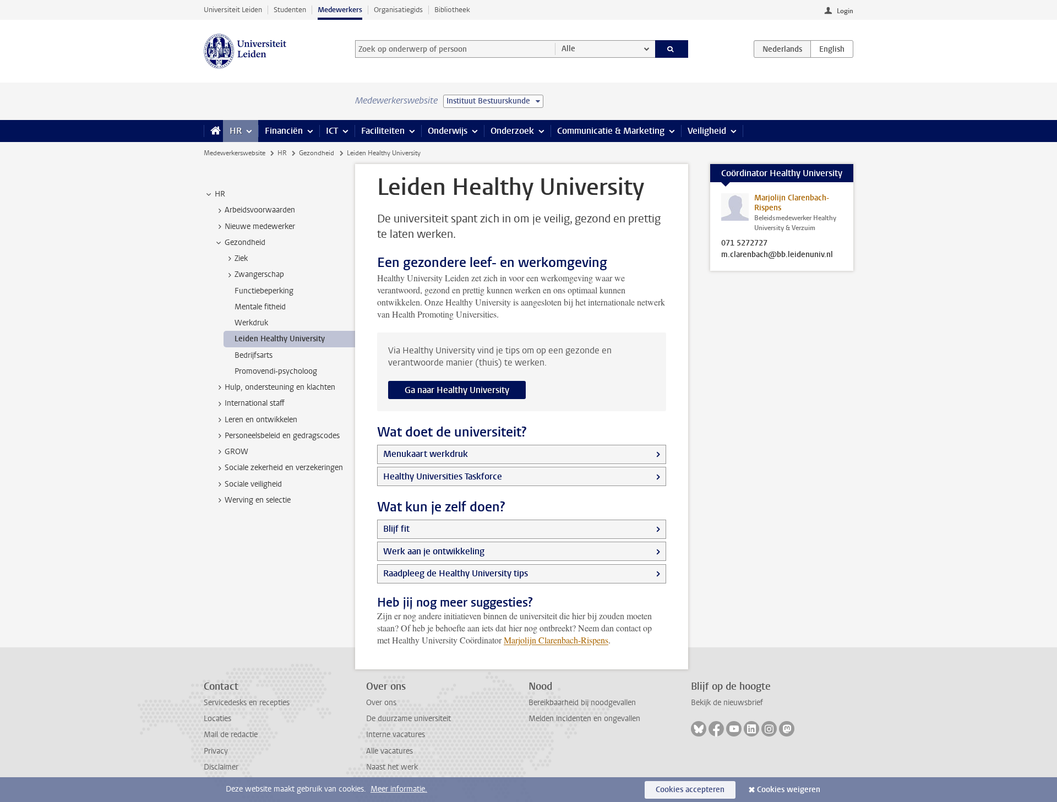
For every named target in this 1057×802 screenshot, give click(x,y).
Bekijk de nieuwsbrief (727, 702)
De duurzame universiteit (408, 718)
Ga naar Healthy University (457, 390)
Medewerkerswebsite (234, 153)
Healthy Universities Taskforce (442, 476)
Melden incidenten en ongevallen (584, 718)
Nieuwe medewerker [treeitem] (260, 226)
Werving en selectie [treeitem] (258, 500)
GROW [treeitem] (236, 451)
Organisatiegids (398, 9)
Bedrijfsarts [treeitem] (254, 355)
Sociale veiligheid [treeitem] (253, 484)
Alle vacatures (389, 751)
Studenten (290, 9)
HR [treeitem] (220, 194)
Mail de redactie (231, 734)
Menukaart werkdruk (425, 454)
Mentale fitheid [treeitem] (260, 307)
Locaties (217, 718)
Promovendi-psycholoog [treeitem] (276, 371)
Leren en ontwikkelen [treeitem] (261, 419)
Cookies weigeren (788, 789)
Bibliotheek (452, 9)
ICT (332, 131)
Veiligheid (707, 131)
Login (845, 11)
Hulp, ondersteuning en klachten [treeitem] (280, 387)
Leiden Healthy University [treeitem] (280, 339)
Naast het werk (392, 767)
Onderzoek (512, 131)
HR (236, 131)
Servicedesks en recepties (247, 702)
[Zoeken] (672, 49)
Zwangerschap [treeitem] (259, 274)
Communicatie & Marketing (610, 131)
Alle (568, 48)
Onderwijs (447, 131)
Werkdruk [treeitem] (251, 323)
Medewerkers (340, 9)
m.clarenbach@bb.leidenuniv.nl (777, 255)
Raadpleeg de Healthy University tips (455, 573)
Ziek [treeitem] (241, 258)
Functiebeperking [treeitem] (264, 291)
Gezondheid (316, 153)
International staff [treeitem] (255, 403)
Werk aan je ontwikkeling (433, 551)
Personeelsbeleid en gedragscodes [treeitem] (282, 435)
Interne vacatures (395, 734)
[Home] (213, 131)
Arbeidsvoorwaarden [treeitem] (260, 210)
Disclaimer (221, 767)
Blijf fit (396, 528)
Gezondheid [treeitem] (245, 242)
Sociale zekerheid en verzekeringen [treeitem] (284, 467)
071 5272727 (744, 243)
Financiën (284, 131)
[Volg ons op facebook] (716, 728)
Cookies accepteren (690, 789)
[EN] (831, 49)
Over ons (381, 702)
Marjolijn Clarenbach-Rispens (556, 640)
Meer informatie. (399, 789)
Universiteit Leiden (233, 9)
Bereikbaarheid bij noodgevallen (582, 702)
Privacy (216, 751)
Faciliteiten (383, 131)
